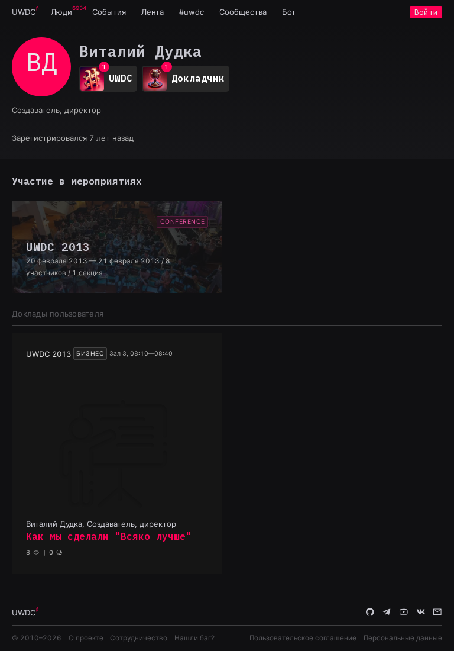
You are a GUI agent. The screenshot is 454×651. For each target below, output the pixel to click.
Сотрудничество (138, 638)
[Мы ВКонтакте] (421, 612)
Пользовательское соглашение (302, 638)
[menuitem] (23, 12)
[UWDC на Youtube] (403, 612)
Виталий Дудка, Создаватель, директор (101, 523)
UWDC (23, 12)
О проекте (86, 638)
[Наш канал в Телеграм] (387, 612)
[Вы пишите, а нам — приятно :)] (437, 612)
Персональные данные (403, 638)
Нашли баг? (194, 638)
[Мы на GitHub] (370, 612)
